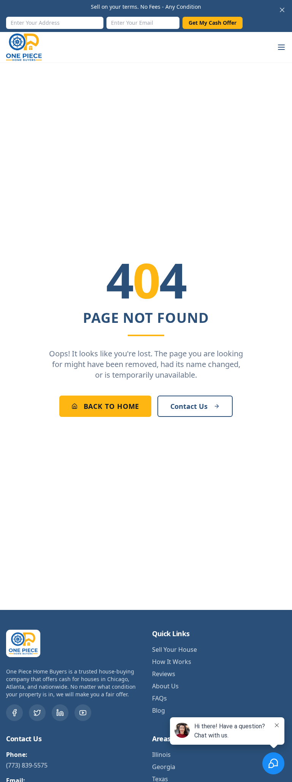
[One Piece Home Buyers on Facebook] (14, 712)
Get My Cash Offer (212, 22)
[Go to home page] (25, 643)
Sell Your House (174, 649)
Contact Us (189, 406)
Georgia (163, 767)
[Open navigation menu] (281, 47)
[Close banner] (282, 10)
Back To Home (112, 406)
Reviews (163, 674)
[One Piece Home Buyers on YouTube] (83, 712)
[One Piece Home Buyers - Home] (30, 47)
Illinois (161, 754)
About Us (165, 686)
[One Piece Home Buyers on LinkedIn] (60, 712)
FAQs (159, 698)
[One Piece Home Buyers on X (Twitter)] (37, 712)
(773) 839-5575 (27, 765)
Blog (158, 710)
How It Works (171, 662)
